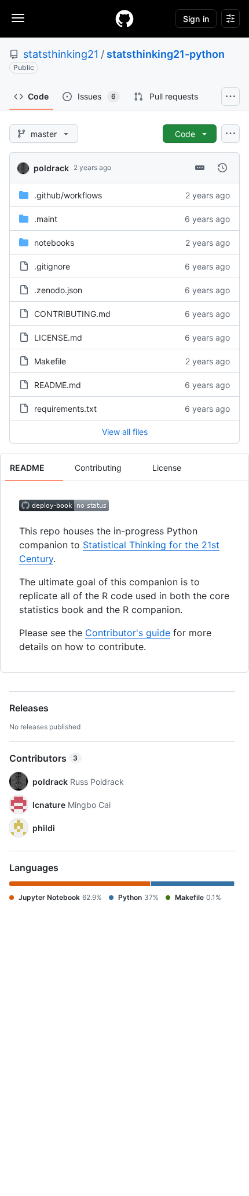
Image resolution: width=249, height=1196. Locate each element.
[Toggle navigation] (18, 18)
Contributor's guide (127, 632)
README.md (57, 385)
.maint (45, 219)
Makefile (50, 361)
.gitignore (52, 266)
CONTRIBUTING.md (72, 314)
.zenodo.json (58, 290)
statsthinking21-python (166, 54)
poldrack (51, 168)
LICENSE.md (58, 337)
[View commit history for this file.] (222, 168)
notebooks (54, 243)
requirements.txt (65, 409)
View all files (125, 432)
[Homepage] (124, 18)
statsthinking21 (60, 54)
